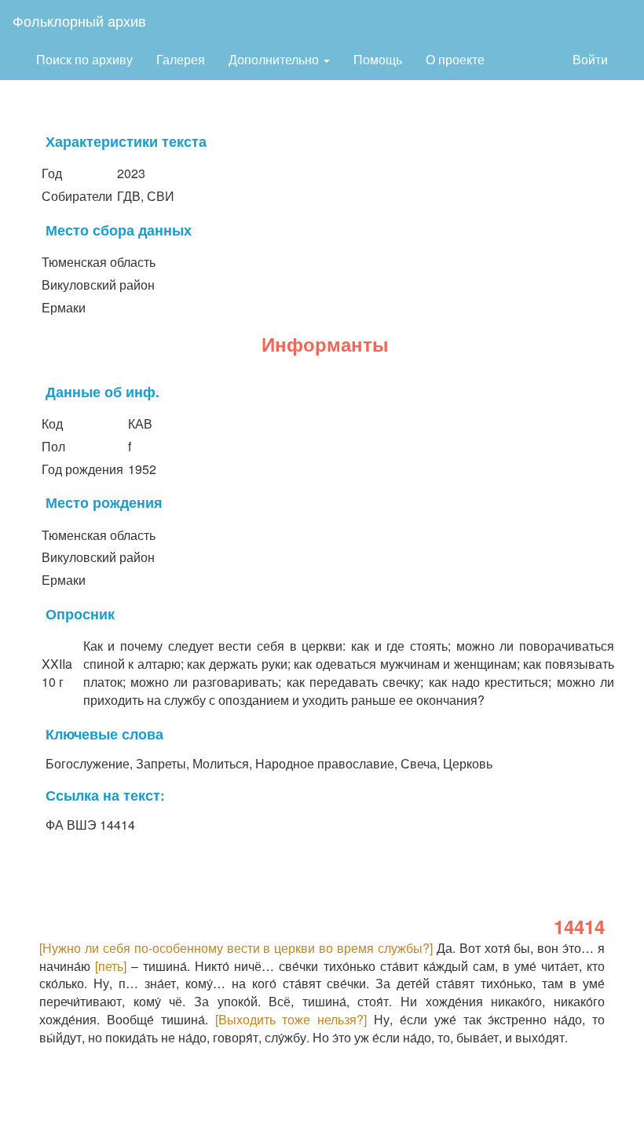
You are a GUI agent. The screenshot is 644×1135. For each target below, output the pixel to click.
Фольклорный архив (79, 20)
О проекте (455, 59)
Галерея (180, 59)
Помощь (377, 59)
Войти (590, 59)
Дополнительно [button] (275, 59)
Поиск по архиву (84, 59)
